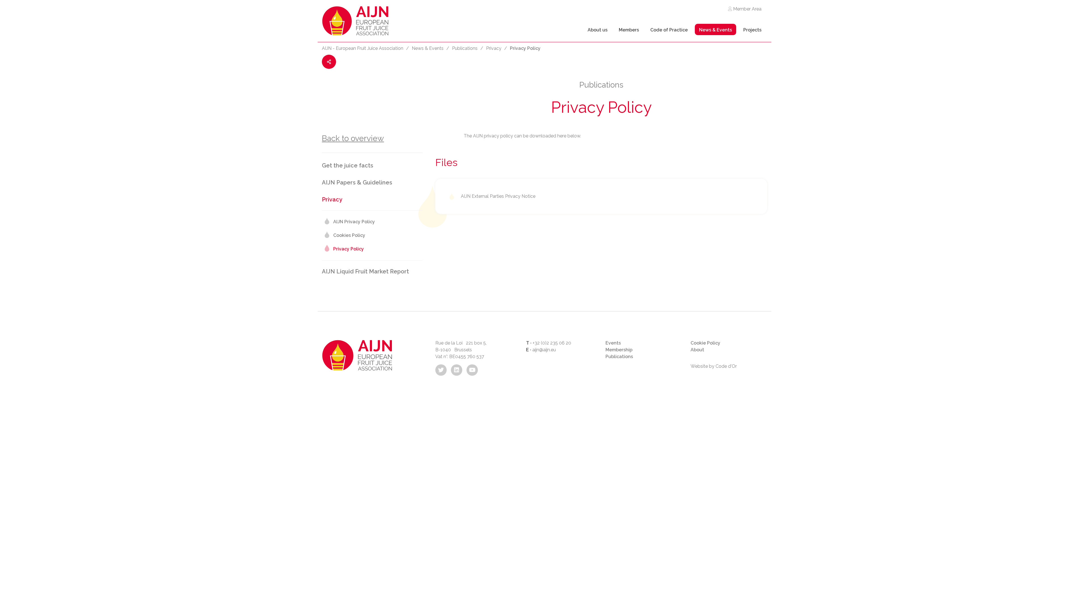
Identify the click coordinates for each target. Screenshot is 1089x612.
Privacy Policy (348, 249)
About (697, 349)
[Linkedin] (456, 370)
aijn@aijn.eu (544, 349)
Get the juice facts (347, 165)
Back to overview (353, 138)
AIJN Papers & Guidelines (357, 182)
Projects (752, 30)
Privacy (493, 48)
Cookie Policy (705, 343)
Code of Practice (669, 30)
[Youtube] (472, 370)
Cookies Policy (349, 235)
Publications (465, 48)
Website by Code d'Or (714, 366)
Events (613, 343)
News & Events (715, 30)
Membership (618, 349)
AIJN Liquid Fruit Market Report (365, 271)
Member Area (746, 9)
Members (629, 30)
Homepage (355, 22)
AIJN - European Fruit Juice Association (362, 48)
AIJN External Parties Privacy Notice (498, 196)
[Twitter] (441, 370)
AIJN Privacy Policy (354, 221)
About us (597, 30)
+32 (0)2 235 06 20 (552, 343)
